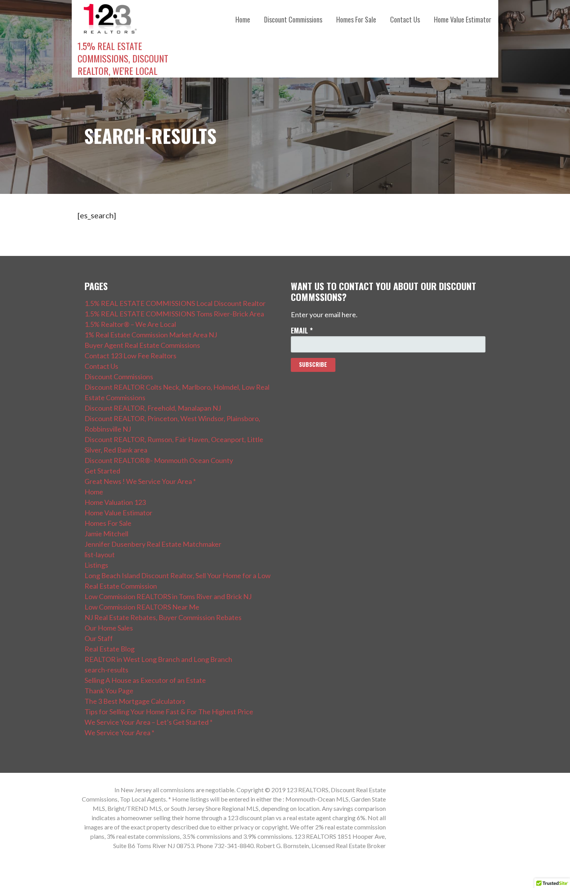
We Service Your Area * (119, 732)
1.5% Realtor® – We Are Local (130, 324)
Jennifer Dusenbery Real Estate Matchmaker (153, 544)
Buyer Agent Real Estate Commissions (142, 345)
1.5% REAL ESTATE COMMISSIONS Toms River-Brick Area (174, 313)
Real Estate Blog (110, 648)
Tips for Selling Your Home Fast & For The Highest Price (169, 711)
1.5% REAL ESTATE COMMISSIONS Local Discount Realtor (175, 303)
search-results (106, 669)
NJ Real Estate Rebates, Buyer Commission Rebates (163, 617)
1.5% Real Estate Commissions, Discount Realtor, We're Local (123, 58)
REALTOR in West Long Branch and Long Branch (158, 659)
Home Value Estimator (462, 19)
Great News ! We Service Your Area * (140, 481)
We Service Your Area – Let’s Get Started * (148, 722)
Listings (96, 565)
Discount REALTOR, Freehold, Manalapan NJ (153, 408)
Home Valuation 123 (115, 502)
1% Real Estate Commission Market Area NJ (151, 334)
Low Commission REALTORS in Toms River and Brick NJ (168, 596)
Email (302, 330)
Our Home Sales (109, 628)
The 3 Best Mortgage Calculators (135, 701)
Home (242, 19)
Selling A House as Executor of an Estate (145, 680)
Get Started (102, 470)
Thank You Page (109, 690)
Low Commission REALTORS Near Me (142, 607)
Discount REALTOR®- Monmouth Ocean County (159, 460)
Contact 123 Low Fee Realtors (130, 355)
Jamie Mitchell (106, 533)
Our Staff (99, 638)
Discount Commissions (293, 19)
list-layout (100, 554)
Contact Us (405, 19)
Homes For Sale (356, 19)
